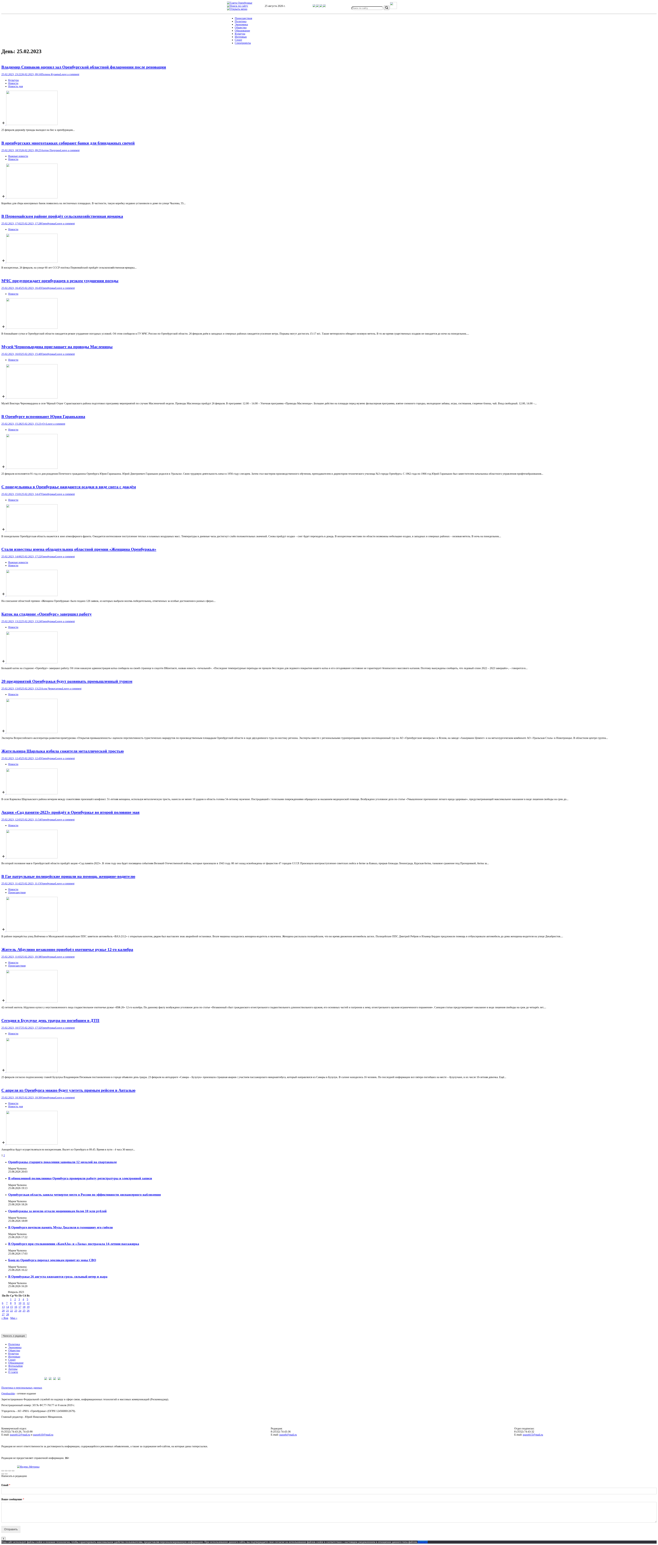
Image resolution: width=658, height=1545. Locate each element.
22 (11, 1310)
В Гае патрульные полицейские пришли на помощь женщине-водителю (68, 876)
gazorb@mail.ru (288, 1434)
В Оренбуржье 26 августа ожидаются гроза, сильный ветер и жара (57, 1276)
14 (7, 1306)
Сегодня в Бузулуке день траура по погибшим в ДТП (50, 1020)
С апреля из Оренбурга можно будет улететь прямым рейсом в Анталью (68, 1090)
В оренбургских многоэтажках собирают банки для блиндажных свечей (68, 143)
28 (7, 1314)
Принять (423, 1542)
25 (24, 1310)
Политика (240, 21)
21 (7, 1310)
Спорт (238, 39)
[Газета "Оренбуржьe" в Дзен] (324, 6)
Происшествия (243, 18)
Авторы (12, 1369)
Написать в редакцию (14, 1336)
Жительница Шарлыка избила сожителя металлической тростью (62, 751)
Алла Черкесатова (51, 688)
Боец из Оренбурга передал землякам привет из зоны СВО (52, 1260)
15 (11, 1306)
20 (3, 1310)
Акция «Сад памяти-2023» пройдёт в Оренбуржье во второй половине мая (70, 812)
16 (15, 1306)
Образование (242, 30)
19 (28, 1306)
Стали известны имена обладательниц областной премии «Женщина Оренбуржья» (78, 549)
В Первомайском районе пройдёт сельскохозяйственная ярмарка (62, 216)
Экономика (241, 24)
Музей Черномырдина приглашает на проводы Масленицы (57, 346)
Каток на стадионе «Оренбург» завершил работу (46, 614)
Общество (241, 27)
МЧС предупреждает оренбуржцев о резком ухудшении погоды (59, 280)
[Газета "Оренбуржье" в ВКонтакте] (318, 6)
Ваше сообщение (12, 1499)
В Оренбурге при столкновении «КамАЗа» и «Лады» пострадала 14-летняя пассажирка (73, 1244)
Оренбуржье (48, 223)
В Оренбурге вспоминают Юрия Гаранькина (43, 416)
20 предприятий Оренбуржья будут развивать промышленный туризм (66, 681)
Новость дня (15, 86)
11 (24, 1303)
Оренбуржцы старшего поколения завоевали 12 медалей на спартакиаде (62, 1162)
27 (3, 1314)
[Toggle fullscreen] (9, 1470)
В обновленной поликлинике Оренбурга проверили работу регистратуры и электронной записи (80, 1178)
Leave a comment (69, 74)
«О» (43, 423)
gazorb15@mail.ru (533, 1434)
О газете (13, 1372)
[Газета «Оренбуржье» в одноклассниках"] (321, 6)
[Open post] (29, 124)
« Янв (4, 1318)
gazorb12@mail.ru (20, 1434)
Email (5, 1485)
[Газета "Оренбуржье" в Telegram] (314, 6)
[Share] (6, 1470)
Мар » (13, 1318)
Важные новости (18, 156)
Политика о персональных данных (21, 1387)
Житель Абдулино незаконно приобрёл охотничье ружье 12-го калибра (67, 949)
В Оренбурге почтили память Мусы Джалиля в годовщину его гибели (60, 1227)
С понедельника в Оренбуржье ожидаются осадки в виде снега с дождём (68, 487)
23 (15, 1310)
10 (20, 1303)
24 (20, 1310)
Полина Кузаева (50, 74)
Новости (13, 83)
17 (20, 1306)
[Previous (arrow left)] (2, 1473)
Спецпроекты (243, 42)
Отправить (11, 1529)
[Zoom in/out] (13, 1470)
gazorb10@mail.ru (43, 1434)
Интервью (241, 36)
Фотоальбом (15, 1365)
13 (3, 1306)
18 (24, 1306)
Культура (240, 33)
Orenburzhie (8, 1393)
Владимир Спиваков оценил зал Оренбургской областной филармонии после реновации (83, 67)
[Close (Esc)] (2, 1470)
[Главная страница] (239, 2)
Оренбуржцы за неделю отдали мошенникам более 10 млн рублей (57, 1211)
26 (28, 1310)
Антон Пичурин (50, 150)
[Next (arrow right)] (6, 1473)
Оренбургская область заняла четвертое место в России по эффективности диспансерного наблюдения (84, 1194)
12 (28, 1303)
